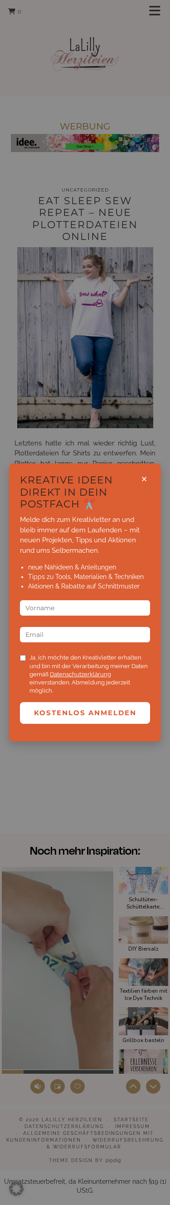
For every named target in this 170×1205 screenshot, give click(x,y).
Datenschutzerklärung (80, 674)
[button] (16, 1188)
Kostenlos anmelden (85, 712)
